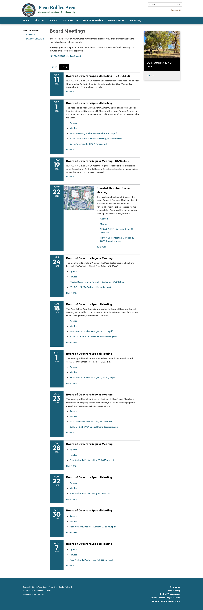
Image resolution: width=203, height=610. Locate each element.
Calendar (30, 35)
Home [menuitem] (26, 20)
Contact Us (176, 10)
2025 (64, 67)
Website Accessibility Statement (165, 598)
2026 (54, 67)
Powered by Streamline (162, 601)
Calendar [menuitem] (53, 20)
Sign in (177, 601)
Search (177, 5)
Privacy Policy (174, 590)
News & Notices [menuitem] (116, 20)
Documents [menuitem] (69, 20)
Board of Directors (35, 39)
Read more (71, 150)
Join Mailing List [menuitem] (137, 20)
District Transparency (170, 594)
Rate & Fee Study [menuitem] (92, 20)
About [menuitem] (38, 20)
